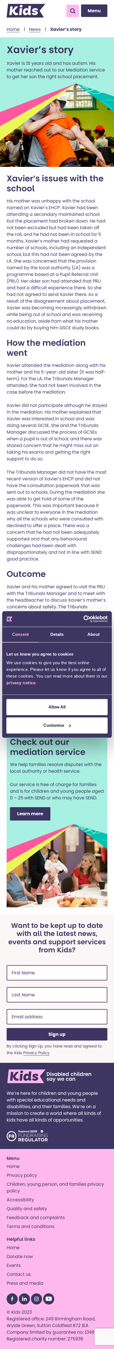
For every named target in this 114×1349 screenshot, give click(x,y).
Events (14, 1265)
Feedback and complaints (36, 1217)
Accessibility (20, 1200)
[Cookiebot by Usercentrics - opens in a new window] (83, 618)
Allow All (57, 707)
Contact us (19, 1274)
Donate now (20, 1256)
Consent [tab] (20, 634)
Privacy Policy (36, 1053)
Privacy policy (22, 1175)
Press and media (25, 1283)
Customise (53, 725)
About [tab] (93, 634)
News (35, 29)
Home (13, 29)
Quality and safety (27, 1208)
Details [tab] (57, 634)
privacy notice (20, 682)
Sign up (57, 1034)
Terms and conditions (30, 1226)
